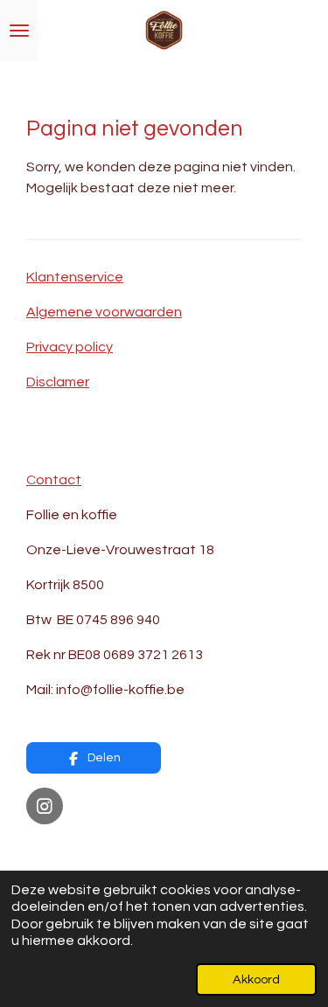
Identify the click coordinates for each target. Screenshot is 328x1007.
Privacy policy (69, 347)
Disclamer (57, 382)
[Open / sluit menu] (19, 30)
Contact (53, 480)
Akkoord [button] (256, 979)
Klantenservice (74, 277)
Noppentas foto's (84, 849)
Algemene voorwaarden (104, 312)
